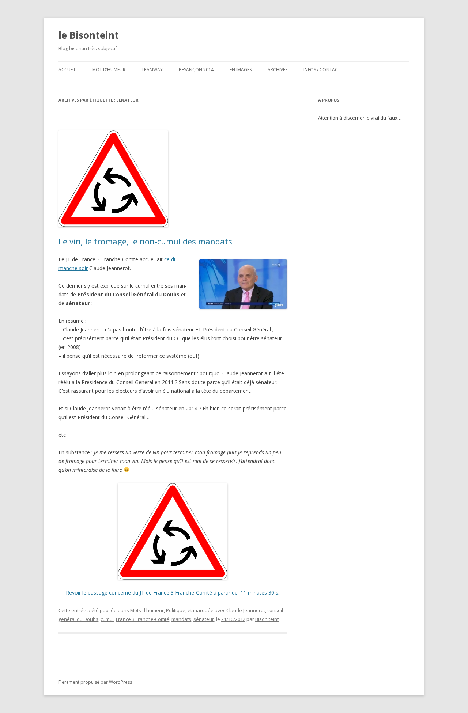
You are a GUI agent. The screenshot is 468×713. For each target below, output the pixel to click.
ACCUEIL (67, 70)
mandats (181, 619)
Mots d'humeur (147, 610)
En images (241, 70)
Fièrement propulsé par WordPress (95, 682)
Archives (277, 70)
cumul (107, 619)
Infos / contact (321, 70)
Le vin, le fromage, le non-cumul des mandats (145, 241)
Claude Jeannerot (245, 610)
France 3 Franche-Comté (142, 619)
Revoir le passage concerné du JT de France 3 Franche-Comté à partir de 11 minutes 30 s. (172, 592)
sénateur (203, 619)
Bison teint (267, 619)
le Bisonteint (88, 35)
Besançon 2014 (196, 70)
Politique (175, 610)
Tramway (152, 70)
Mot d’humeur (108, 70)
